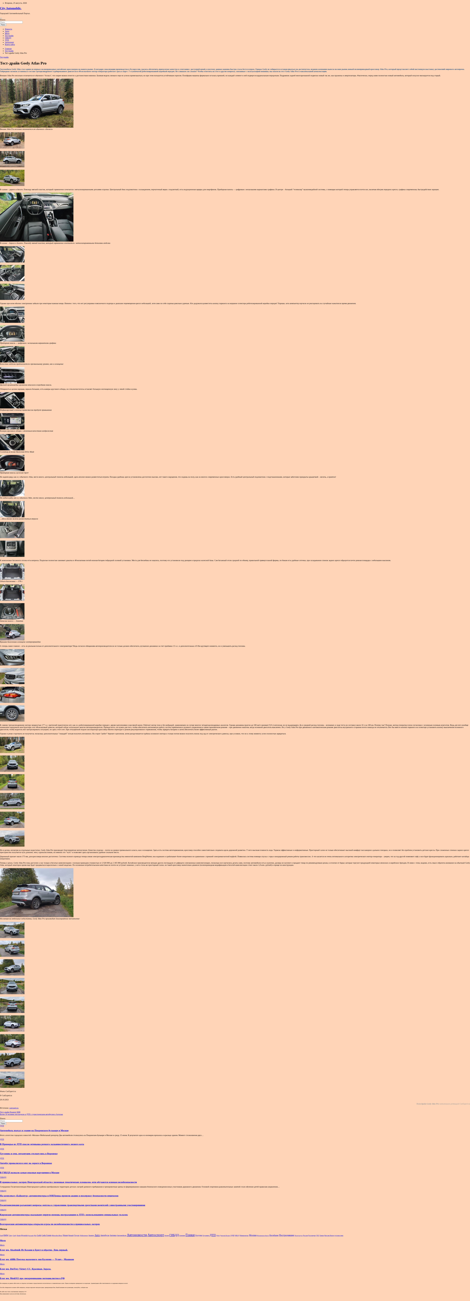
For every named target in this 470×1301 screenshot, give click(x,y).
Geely (14, 1235)
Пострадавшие (286, 1235)
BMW (5, 1235)
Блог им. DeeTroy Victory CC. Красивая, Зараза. (25, 1269)
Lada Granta (46, 1235)
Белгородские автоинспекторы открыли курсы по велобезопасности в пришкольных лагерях (50, 1224)
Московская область (263, 1235)
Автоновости (137, 1235)
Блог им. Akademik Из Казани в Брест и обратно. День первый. (34, 1250)
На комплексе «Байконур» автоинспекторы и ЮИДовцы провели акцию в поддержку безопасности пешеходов (59, 1195)
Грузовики (206, 1235)
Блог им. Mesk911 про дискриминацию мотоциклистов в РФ (32, 1278)
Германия (182, 1235)
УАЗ (317, 1235)
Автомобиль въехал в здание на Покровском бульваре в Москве (34, 1130)
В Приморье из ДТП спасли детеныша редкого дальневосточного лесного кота (42, 1144)
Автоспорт (9, 42)
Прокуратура (299, 1235)
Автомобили (121, 1235)
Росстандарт (312, 1235)
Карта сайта (10, 44)
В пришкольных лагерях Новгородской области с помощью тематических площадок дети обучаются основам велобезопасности (68, 1182)
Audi (1, 1235)
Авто (7, 31)
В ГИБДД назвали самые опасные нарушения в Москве (29, 1172)
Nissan (65, 1235)
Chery (10, 1235)
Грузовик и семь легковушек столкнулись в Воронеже (29, 1153)
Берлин (166, 1235)
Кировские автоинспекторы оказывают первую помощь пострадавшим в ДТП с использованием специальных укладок (64, 1214)
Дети (218, 1235)
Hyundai (24, 1235)
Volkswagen (84, 1235)
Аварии (91, 1235)
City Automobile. (10, 8)
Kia (35, 1235)
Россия (305, 1235)
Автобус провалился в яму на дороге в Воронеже (26, 1163)
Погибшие (274, 1235)
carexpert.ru (13, 1108)
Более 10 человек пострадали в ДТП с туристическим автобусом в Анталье (31, 1114)
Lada (39, 1235)
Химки (322, 1235)
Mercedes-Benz (57, 1235)
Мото (7, 33)
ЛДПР (232, 1235)
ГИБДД (8, 38)
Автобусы (104, 1235)
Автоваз (113, 1235)
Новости (8, 29)
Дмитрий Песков (225, 1235)
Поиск (2, 20)
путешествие (338, 1235)
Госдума (198, 1235)
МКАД (237, 1235)
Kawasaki (31, 1235)
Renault (71, 1235)
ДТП (7, 40)
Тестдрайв (9, 36)
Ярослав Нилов (329, 1235)
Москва (253, 1235)
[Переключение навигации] (1, 18)
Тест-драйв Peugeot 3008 (10, 1112)
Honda (19, 1235)
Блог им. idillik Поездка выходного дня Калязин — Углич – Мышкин (37, 1259)
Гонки (190, 1235)
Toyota (76, 1235)
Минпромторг (244, 1235)
